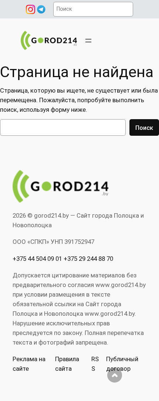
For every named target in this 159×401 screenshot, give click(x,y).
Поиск (144, 127)
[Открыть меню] (88, 40)
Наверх (114, 375)
